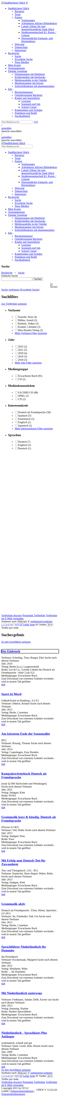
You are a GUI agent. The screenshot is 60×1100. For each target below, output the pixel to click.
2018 (20, 359)
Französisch (24, 419)
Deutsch (22, 441)
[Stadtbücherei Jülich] (13, 2)
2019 (20, 356)
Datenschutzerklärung (22, 1091)
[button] (54, 285)
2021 (20, 349)
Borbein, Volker (26, 323)
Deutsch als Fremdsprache (32, 412)
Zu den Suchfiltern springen (16, 641)
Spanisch (23, 415)
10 (20, 624)
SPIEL (21, 395)
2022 (20, 346)
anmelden (6, 128)
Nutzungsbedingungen (13, 1094)
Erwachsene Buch (27, 375)
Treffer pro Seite (9, 627)
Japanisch (23, 425)
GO (36, 121)
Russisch (22, 448)
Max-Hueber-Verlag (28, 330)
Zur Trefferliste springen (14, 303)
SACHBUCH (25, 392)
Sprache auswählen (11, 131)
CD (20, 379)
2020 (20, 353)
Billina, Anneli (25, 320)
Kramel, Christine (27, 326)
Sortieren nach (8, 621)
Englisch (22, 422)
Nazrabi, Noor (25, 316)
